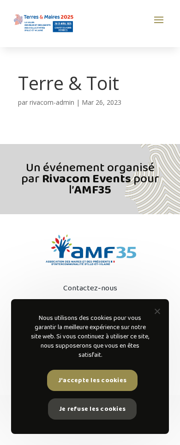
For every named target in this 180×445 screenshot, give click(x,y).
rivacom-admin (52, 102)
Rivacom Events (86, 179)
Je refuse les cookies (92, 409)
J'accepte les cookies (92, 380)
